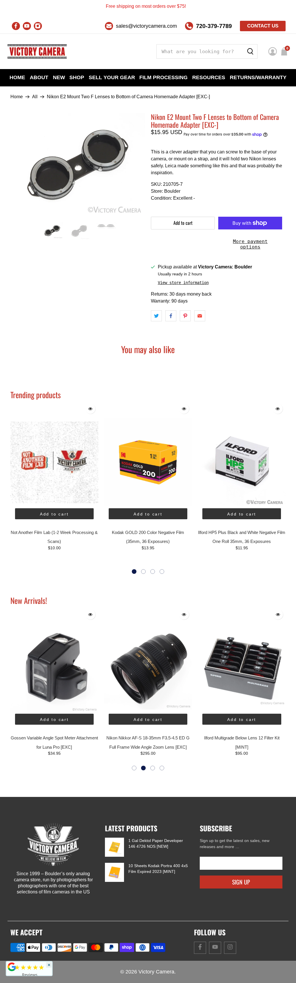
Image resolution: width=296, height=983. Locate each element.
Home (17, 77)
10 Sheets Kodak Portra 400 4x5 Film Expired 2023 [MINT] (158, 868)
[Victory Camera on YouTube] (27, 26)
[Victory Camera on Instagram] (38, 26)
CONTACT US (262, 26)
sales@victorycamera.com (146, 26)
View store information (183, 282)
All (35, 96)
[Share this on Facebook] (170, 315)
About (39, 77)
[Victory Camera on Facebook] (16, 26)
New (59, 77)
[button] (134, 571)
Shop (76, 77)
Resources (208, 77)
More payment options (250, 244)
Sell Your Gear (112, 77)
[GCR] (12, 967)
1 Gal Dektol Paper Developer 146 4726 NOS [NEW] (155, 843)
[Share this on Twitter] (156, 315)
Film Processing (163, 77)
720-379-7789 (214, 26)
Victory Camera (156, 972)
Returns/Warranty (258, 77)
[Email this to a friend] (199, 315)
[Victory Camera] (37, 51)
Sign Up (241, 882)
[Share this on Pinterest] (185, 315)
